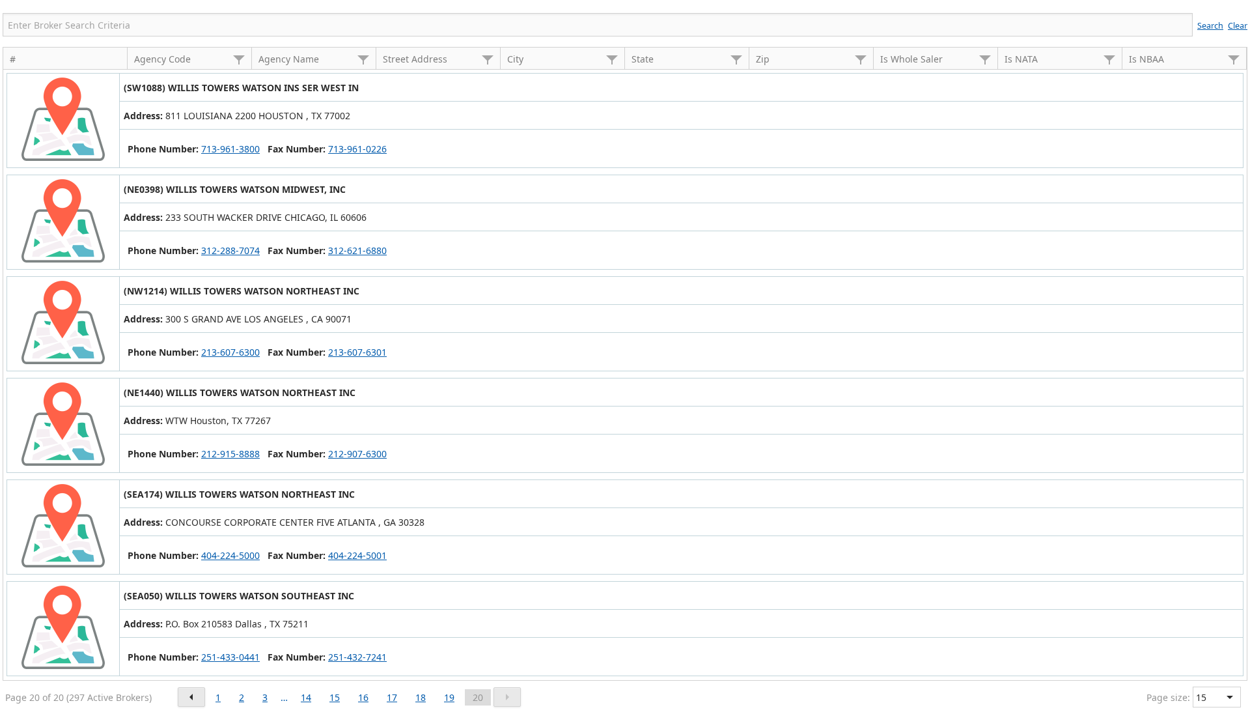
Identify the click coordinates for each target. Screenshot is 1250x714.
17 (392, 697)
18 (420, 697)
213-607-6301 (357, 352)
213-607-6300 (230, 352)
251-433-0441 (230, 657)
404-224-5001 (357, 555)
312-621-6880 (357, 250)
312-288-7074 (230, 250)
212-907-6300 (357, 454)
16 (363, 697)
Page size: (1168, 697)
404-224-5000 (230, 555)
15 (334, 697)
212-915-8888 (230, 454)
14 (306, 697)
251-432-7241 (357, 657)
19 (449, 697)
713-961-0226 (357, 149)
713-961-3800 (230, 149)
